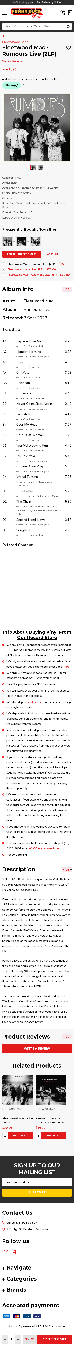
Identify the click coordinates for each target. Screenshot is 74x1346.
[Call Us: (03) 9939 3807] (62, 13)
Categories (21, 1278)
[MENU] (4, 12)
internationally (32, 702)
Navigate (18, 1267)
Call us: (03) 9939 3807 (21, 1223)
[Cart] (70, 13)
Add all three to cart (22, 254)
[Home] (3, 36)
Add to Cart (54, 1339)
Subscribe (37, 1192)
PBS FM (42, 1326)
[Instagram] (6, 1252)
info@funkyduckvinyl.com (44, 848)
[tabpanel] (17, 1108)
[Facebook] (13, 1252)
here (67, 667)
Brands (16, 1289)
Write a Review (12, 61)
